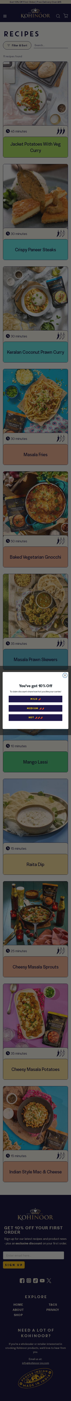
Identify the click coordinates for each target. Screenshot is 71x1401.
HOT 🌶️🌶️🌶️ (35, 717)
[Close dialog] (65, 675)
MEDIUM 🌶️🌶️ (35, 708)
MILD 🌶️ (35, 699)
